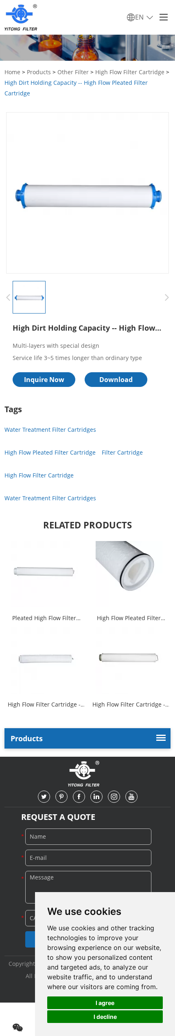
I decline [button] (105, 1016)
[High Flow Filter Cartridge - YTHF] (44, 660)
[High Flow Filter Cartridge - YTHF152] (129, 660)
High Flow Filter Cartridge (129, 72)
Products (39, 72)
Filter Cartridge (122, 452)
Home (12, 72)
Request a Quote (58, 816)
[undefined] (87, 193)
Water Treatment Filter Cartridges (50, 429)
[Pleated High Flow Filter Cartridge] (44, 574)
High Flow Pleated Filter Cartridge (50, 452)
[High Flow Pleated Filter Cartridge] (129, 574)
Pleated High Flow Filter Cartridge (44, 618)
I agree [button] (105, 1002)
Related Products (87, 525)
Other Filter (73, 72)
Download (116, 379)
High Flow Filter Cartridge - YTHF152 (128, 705)
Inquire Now (44, 379)
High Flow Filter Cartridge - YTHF (44, 705)
